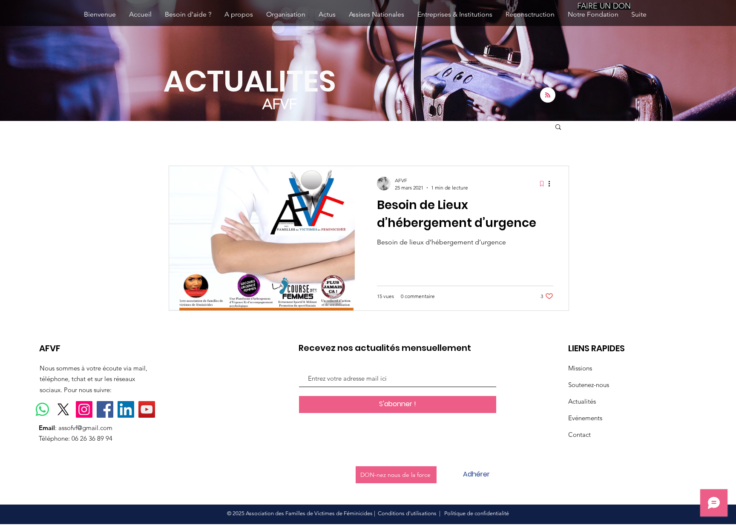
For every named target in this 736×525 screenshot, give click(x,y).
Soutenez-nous (588, 385)
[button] (558, 127)
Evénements (585, 418)
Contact (579, 434)
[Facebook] (105, 409)
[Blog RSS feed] (547, 95)
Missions (580, 368)
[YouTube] (146, 409)
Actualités (582, 401)
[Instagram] (84, 409)
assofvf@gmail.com (85, 428)
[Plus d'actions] (552, 183)
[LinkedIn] (126, 409)
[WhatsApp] (42, 409)
